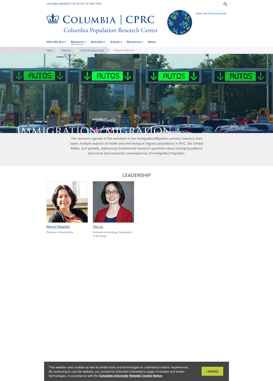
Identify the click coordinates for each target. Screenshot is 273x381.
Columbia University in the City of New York (73, 3)
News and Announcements (211, 13)
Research (66, 50)
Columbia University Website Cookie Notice (130, 376)
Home (49, 50)
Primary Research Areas (92, 50)
